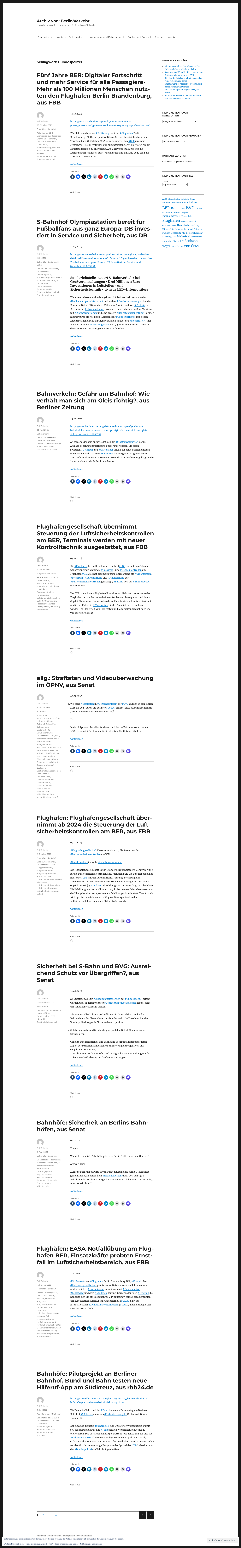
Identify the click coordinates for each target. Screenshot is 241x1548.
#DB (134, 1445)
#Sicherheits (101, 1425)
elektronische (43, 583)
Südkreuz (41, 1435)
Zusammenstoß (44, 1336)
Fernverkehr (55, 747)
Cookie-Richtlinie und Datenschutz (87, 1544)
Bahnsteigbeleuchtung (47, 269)
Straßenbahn (43, 774)
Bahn (39, 438)
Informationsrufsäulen (47, 1163)
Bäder (57, 718)
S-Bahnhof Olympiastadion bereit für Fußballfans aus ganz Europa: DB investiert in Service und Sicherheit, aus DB (94, 228)
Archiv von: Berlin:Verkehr (63, 21)
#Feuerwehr (77, 1293)
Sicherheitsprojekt (45, 1432)
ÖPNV (195, 246)
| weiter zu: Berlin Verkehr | (71, 37)
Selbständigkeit (44, 150)
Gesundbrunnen (169, 226)
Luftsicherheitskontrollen (48, 598)
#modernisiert (137, 320)
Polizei (40, 753)
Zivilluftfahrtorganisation (48, 1333)
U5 (178, 246)
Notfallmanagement (46, 1322)
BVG (57, 736)
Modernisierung (44, 147)
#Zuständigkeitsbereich (107, 998)
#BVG (125, 703)
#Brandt (137, 1281)
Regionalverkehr (44, 1177)
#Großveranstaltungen (129, 301)
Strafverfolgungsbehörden (49, 771)
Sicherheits (52, 1180)
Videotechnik (43, 791)
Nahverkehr (180, 229)
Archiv (165, 182)
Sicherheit (41, 762)
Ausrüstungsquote (45, 718)
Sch (174, 237)
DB (52, 1421)
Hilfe (57, 1421)
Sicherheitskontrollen (46, 156)
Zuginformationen (45, 295)
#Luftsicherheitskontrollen (85, 581)
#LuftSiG (118, 581)
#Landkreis (101, 1293)
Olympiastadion (44, 286)
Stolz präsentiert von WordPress (77, 1536)
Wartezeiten (42, 610)
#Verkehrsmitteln (107, 703)
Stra (175, 241)
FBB (52, 583)
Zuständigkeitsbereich (47, 1022)
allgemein (41, 711)
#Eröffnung (102, 133)
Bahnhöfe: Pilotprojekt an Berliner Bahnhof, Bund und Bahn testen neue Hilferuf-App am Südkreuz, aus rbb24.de (95, 1380)
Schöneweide (196, 237)
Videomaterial (43, 788)
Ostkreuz (41, 443)
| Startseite (43, 37)
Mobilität (170, 229)
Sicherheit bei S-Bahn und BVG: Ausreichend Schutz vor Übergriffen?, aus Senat (94, 973)
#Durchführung (93, 577)
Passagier (41, 604)
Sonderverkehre (44, 292)
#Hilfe (104, 1429)
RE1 (183, 233)
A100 (164, 199)
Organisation (50, 601)
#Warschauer (105, 449)
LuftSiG (40, 601)
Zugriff (55, 797)
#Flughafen (126, 133)
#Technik (139, 305)
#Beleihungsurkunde (110, 862)
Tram (173, 246)
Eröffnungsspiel (44, 274)
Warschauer (52, 449)
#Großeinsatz (77, 1281)
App (39, 1414)
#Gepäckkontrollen (131, 570)
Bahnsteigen (43, 727)
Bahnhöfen (51, 724)
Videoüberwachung (46, 794)
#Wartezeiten (100, 605)
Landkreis (41, 1310)
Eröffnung (41, 139)
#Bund (104, 1410)
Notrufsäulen (43, 1168)
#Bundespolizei (141, 581)
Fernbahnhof (43, 747)
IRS (59, 1163)
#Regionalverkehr (113, 1175)
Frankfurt (184, 221)
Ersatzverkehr (173, 212)
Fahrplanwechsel (171, 216)
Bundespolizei (54, 136)
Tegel (166, 246)
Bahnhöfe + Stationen (47, 262)
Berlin (175, 208)
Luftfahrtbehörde (45, 1313)
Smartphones (43, 607)
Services (40, 153)
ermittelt (41, 741)
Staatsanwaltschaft (45, 446)
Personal (54, 750)
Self (54, 150)
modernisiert (43, 283)
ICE (163, 229)
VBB (187, 246)
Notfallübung (43, 1325)
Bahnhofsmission (45, 1418)
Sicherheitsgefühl (45, 1426)
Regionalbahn (49, 756)
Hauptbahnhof (186, 225)
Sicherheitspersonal (46, 1429)
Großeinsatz (42, 1307)
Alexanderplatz (174, 199)
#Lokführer (106, 453)
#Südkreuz (86, 1414)
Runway (56, 147)
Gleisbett (41, 441)
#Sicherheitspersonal (82, 1437)
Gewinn (40, 142)
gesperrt (192, 221)
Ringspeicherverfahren (47, 759)
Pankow (166, 233)
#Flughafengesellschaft (83, 850)
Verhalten (41, 449)
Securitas (50, 604)
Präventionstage (53, 443)
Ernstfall (40, 1298)
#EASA (125, 1300)
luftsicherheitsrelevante (47, 891)
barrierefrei (176, 203)
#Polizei (110, 707)
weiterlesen (76, 164)
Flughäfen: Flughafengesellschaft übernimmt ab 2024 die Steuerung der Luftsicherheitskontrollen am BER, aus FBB (94, 824)
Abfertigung (42, 133)
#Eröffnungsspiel (99, 324)
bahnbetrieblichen (45, 721)
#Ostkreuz (87, 449)
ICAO (51, 1307)
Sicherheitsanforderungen (49, 1328)
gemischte (56, 1160)
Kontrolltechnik (44, 876)
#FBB (122, 566)
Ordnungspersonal (45, 1171)
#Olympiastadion (94, 309)
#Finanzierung (116, 577)
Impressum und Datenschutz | (107, 37)
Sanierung (167, 236)
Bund (56, 1418)
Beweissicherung (45, 733)
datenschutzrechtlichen (48, 739)
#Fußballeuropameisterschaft (86, 301)
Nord (190, 229)
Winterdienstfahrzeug (47, 1331)
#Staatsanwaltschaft (126, 441)
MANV (56, 1313)
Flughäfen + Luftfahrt (46, 129)
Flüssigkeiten (43, 589)
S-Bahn (45, 1006)
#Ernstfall (143, 1293)
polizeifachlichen (52, 753)
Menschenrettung (45, 1319)
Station (40, 1183)
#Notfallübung (96, 1289)
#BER (131, 141)
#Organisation (143, 573)
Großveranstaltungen (48, 280)
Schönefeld (183, 236)
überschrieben (43, 777)
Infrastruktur (50, 142)
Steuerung (55, 607)
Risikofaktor (55, 1325)
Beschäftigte (44, 1013)
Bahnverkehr (43, 434)
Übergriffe (41, 1019)
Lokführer (50, 441)
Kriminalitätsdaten (45, 1165)
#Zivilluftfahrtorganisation (103, 1304)
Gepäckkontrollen (45, 592)
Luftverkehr (42, 144)
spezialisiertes (53, 762)
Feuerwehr (50, 1298)
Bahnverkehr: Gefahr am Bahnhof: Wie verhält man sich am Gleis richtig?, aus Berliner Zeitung (93, 400)
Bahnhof (41, 724)
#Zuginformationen (86, 312)
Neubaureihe (43, 750)
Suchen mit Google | (139, 37)
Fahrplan (184, 213)
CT (57, 577)
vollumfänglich (44, 797)
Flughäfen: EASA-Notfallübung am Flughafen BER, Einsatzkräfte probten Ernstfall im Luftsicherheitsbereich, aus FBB (95, 1255)
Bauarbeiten (189, 202)
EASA (39, 1295)
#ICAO (123, 1304)
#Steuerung (77, 577)
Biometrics (42, 136)
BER (51, 133)
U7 (181, 246)
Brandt (40, 1293)
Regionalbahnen (44, 1174)
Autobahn (185, 199)
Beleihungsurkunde (46, 862)
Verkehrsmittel (43, 782)
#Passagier (107, 570)
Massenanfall (43, 1316)
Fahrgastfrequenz (45, 744)
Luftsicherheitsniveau (47, 888)
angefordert (42, 715)
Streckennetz (43, 159)
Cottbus (199, 209)
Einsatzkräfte (48, 1295)
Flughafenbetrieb (45, 870)
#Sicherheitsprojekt (115, 1414)
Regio (39, 756)
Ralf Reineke (42, 121)
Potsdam (176, 232)
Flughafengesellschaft (47, 873)
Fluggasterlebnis (44, 868)
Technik (55, 292)
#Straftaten (87, 703)
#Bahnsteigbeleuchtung (130, 312)
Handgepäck (43, 595)
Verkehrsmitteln (44, 785)
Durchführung (43, 580)
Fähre (48, 741)
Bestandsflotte (43, 730)
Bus (52, 736)
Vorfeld (53, 159)
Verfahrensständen (45, 779)
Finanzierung (43, 586)
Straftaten (41, 768)
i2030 (198, 226)
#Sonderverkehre (126, 316)
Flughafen (51, 139)
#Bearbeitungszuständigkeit (120, 1002)
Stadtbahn (167, 241)
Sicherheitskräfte (44, 289)
